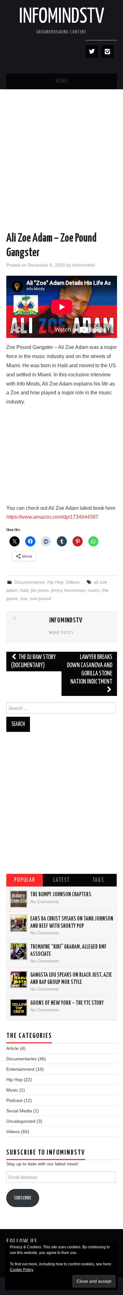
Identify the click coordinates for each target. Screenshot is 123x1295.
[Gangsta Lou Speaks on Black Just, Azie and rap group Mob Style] (18, 979)
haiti (24, 590)
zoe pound (40, 598)
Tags (98, 880)
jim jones (40, 590)
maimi (94, 590)
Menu (61, 81)
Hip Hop (55, 582)
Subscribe (22, 1198)
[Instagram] (107, 51)
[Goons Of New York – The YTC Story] (18, 1007)
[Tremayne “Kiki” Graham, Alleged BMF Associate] (18, 951)
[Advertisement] (61, 153)
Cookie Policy (21, 1270)
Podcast (14, 1100)
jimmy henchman (68, 590)
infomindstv (83, 265)
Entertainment (20, 1069)
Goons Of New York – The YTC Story (67, 1003)
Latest (61, 880)
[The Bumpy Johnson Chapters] (18, 899)
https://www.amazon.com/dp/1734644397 (52, 517)
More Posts (61, 633)
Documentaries (30, 582)
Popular (24, 880)
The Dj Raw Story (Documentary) (33, 661)
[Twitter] (91, 51)
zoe (23, 598)
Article (12, 1048)
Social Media (19, 1110)
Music (12, 1089)
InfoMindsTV (61, 17)
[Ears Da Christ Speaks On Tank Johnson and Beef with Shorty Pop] (18, 923)
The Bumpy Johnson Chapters (60, 895)
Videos (72, 582)
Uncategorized (20, 1121)
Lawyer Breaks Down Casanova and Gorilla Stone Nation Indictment (89, 669)
